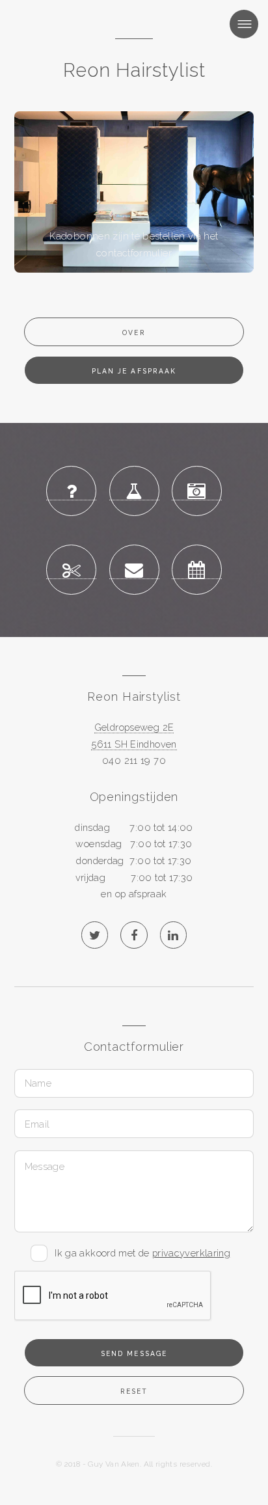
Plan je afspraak (134, 371)
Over (133, 332)
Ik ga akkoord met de (146, 1251)
